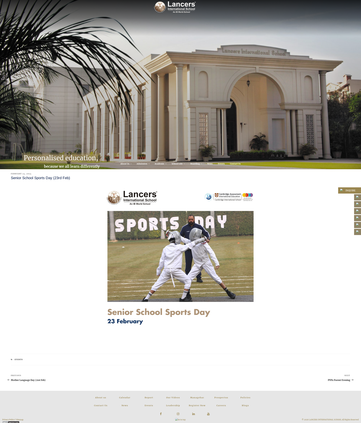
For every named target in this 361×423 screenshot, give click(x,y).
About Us (124, 163)
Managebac (197, 397)
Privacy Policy (8, 419)
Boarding (195, 163)
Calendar (124, 397)
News (210, 163)
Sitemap (19, 419)
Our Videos (173, 397)
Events (221, 163)
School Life (177, 163)
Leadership (173, 405)
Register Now (197, 405)
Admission (142, 163)
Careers (221, 405)
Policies (245, 397)
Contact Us (235, 163)
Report (149, 397)
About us (100, 397)
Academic (159, 163)
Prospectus (221, 397)
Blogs (245, 405)
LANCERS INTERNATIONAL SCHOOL (325, 419)
